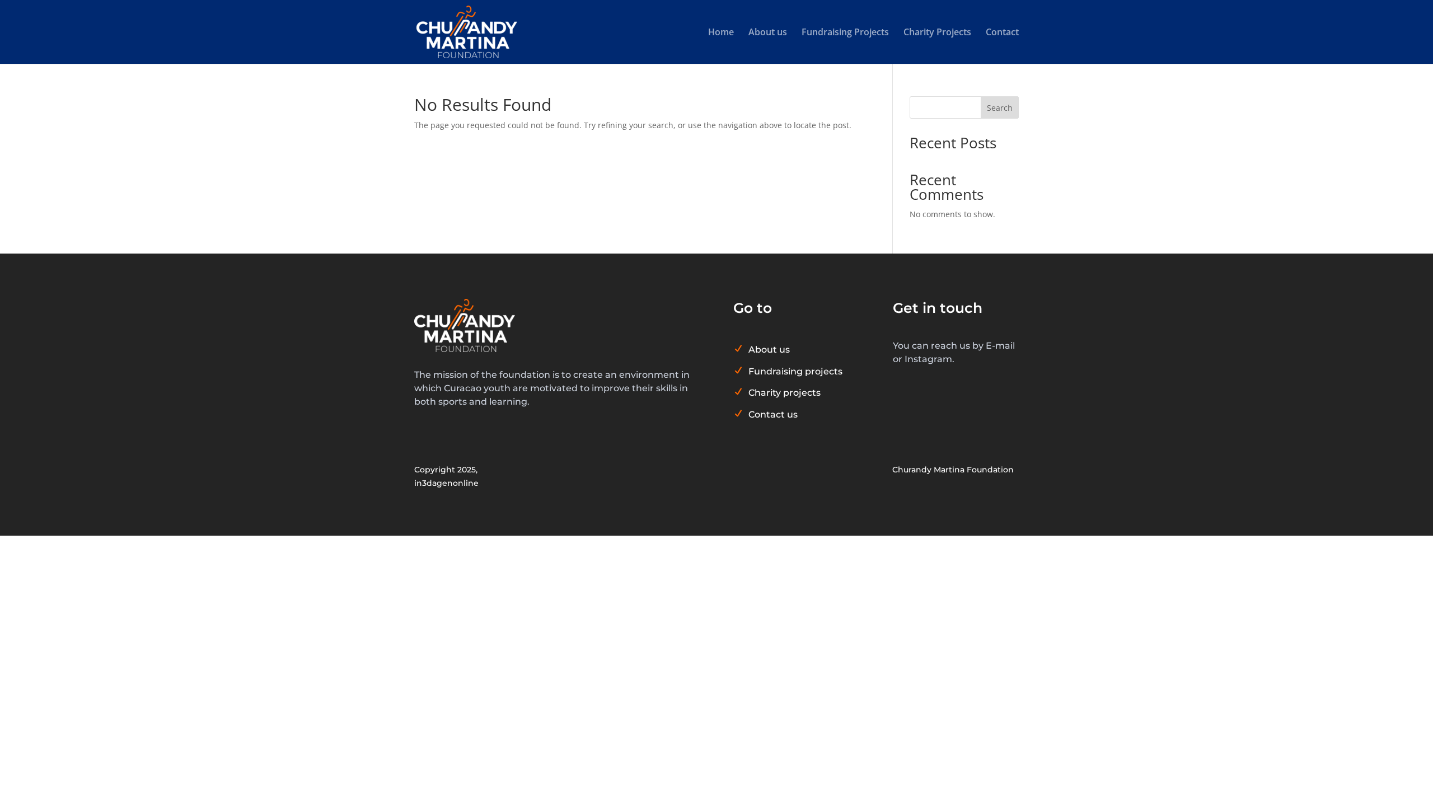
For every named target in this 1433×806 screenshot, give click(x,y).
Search (1000, 107)
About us (767, 33)
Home (721, 33)
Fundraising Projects (845, 33)
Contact (1002, 33)
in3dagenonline (446, 483)
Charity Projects (937, 33)
